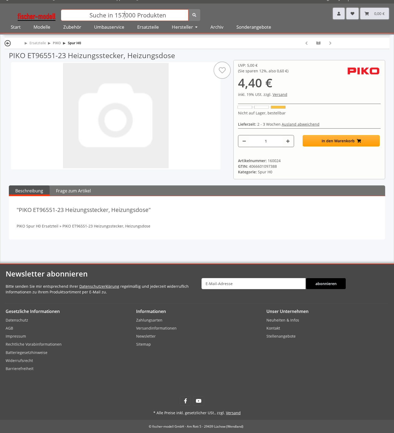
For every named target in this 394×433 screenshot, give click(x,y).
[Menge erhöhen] (288, 141)
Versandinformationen (156, 328)
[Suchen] (194, 15)
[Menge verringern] (244, 141)
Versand (280, 94)
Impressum (16, 336)
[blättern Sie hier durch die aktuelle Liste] (318, 43)
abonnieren (326, 283)
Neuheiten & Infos (282, 320)
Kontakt (273, 328)
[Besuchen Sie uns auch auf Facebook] (185, 401)
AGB (9, 328)
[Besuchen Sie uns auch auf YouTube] (198, 401)
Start (16, 27)
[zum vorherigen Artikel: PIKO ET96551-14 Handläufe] (306, 43)
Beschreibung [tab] (29, 191)
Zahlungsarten (149, 320)
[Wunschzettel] (352, 13)
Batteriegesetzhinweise (26, 352)
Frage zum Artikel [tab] (73, 191)
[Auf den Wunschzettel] (222, 70)
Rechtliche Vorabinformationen (34, 344)
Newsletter (146, 336)
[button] (338, 13)
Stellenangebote (281, 336)
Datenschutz (17, 320)
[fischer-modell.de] (36, 14)
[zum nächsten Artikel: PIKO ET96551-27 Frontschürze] (330, 43)
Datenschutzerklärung (99, 286)
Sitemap (143, 344)
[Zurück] (8, 43)
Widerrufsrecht (19, 360)
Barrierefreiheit (20, 368)
